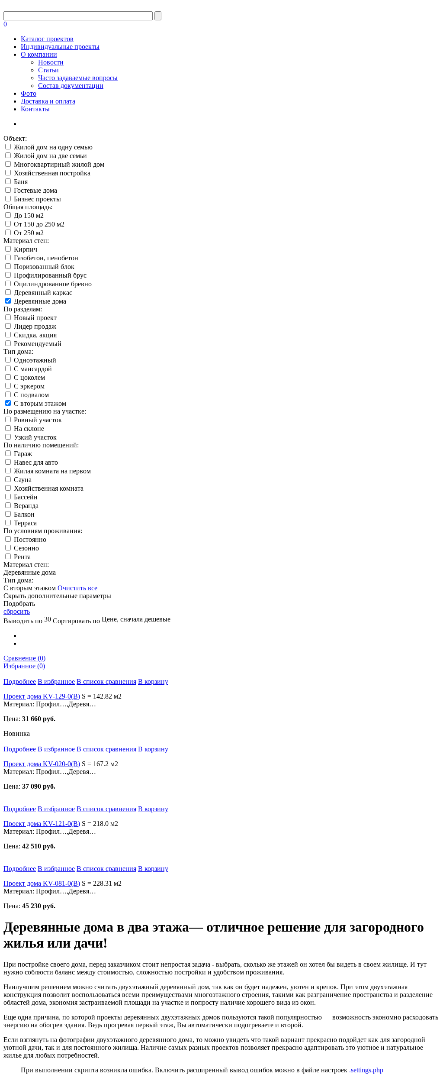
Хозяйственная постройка (52, 173)
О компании (39, 54)
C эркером (29, 386)
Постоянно (30, 539)
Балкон (24, 514)
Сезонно (26, 548)
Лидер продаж (35, 326)
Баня (21, 181)
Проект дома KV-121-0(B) (41, 823)
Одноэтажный (35, 360)
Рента (22, 556)
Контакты (35, 109)
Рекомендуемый (37, 343)
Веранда (26, 505)
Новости (51, 62)
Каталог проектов (47, 38)
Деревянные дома (40, 301)
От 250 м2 (29, 232)
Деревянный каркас (43, 292)
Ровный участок (38, 420)
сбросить (16, 611)
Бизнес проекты (37, 199)
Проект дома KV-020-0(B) (41, 763)
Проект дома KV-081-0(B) (41, 883)
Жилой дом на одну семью (53, 147)
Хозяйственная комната (48, 488)
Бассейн (26, 497)
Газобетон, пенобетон (46, 258)
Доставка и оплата (48, 101)
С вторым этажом (40, 403)
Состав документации (70, 85)
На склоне (29, 428)
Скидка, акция (35, 335)
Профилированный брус (50, 275)
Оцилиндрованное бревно (53, 284)
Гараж (23, 453)
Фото (28, 93)
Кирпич (25, 249)
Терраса (25, 523)
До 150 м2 (29, 215)
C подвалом (31, 394)
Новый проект (35, 317)
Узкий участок (35, 437)
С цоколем (29, 377)
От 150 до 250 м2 (39, 224)
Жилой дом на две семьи (50, 155)
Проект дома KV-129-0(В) (41, 696)
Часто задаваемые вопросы (78, 77)
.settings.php (366, 1070)
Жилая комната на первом (52, 471)
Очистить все (77, 588)
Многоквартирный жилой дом (59, 164)
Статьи (48, 70)
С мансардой (33, 368)
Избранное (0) (24, 666)
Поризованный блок (44, 266)
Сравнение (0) (24, 658)
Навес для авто (36, 462)
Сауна (23, 479)
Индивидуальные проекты (60, 46)
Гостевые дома (35, 190)
